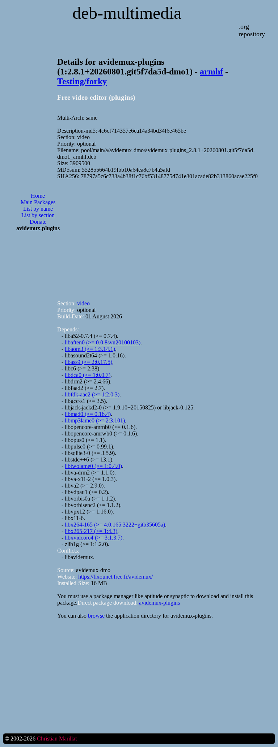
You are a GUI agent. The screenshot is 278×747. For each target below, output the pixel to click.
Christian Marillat (57, 738)
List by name (38, 209)
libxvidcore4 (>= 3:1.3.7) (93, 538)
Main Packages (38, 202)
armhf (211, 71)
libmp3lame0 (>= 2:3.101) (95, 420)
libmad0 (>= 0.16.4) (88, 414)
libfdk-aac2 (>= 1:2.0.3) (92, 394)
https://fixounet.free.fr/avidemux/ (115, 577)
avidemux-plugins (159, 603)
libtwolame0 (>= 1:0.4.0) (93, 466)
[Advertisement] (38, 353)
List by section (38, 215)
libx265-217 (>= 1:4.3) (91, 531)
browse (96, 616)
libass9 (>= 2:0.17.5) (88, 362)
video (83, 303)
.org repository (252, 30)
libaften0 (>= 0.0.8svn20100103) (102, 342)
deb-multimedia (126, 12)
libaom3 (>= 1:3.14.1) (90, 349)
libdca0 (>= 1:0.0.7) (87, 375)
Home (38, 196)
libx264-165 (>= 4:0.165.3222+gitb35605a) (115, 524)
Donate (38, 222)
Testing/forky (82, 81)
